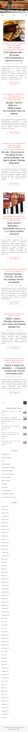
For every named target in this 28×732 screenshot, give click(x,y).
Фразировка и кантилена (17, 49)
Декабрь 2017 (5, 704)
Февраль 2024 (5, 542)
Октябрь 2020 (5, 612)
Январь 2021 (4, 602)
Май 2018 (3, 687)
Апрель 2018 (4, 691)
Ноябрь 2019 (4, 645)
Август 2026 (4, 506)
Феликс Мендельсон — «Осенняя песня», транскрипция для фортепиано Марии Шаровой (14, 157)
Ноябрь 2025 (4, 509)
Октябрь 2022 (5, 588)
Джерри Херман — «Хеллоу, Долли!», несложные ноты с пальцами (14, 277)
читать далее (14, 83)
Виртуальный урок (9, 94)
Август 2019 (4, 651)
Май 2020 (3, 628)
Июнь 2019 (4, 658)
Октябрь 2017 (5, 711)
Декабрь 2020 (5, 605)
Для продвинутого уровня (12, 216)
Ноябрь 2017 (4, 707)
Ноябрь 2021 (4, 595)
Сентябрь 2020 (5, 615)
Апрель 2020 (4, 631)
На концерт (17, 218)
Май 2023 (3, 569)
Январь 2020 (4, 638)
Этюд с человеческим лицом (8, 497)
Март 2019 (4, 664)
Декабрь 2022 (5, 585)
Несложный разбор (14, 98)
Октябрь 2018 (5, 674)
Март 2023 (4, 575)
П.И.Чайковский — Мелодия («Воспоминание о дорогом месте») (14, 56)
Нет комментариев (18, 63)
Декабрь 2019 (5, 641)
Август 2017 (4, 717)
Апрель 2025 (4, 519)
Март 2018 (4, 694)
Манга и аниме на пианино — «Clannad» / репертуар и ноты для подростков (14, 369)
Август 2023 (4, 559)
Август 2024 (4, 532)
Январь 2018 (4, 701)
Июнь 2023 (4, 565)
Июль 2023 (4, 562)
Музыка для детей (6, 477)
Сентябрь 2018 (5, 678)
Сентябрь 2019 (5, 648)
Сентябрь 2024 (5, 529)
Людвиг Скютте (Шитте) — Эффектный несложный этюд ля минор (14, 108)
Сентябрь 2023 (5, 555)
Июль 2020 (4, 621)
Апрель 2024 (4, 536)
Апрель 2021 (4, 598)
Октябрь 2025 (5, 512)
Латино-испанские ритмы (8, 474)
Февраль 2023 (5, 579)
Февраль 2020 (5, 635)
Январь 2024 (4, 546)
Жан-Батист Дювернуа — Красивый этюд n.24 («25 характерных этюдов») (14, 228)
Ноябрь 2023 (4, 549)
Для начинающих (11, 269)
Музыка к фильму (16, 362)
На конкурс (4, 484)
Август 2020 (4, 618)
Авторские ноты (7, 43)
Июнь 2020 (4, 625)
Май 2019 (3, 661)
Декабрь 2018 (5, 668)
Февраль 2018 (5, 697)
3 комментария (18, 285)
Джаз (3, 269)
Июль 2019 (4, 654)
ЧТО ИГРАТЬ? (14, 5)
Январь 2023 (4, 582)
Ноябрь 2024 (4, 526)
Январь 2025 (4, 522)
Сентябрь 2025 (5, 516)
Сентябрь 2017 (5, 714)
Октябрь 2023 (5, 552)
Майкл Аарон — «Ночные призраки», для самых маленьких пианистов (14, 322)
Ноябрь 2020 (4, 608)
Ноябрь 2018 (4, 671)
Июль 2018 (4, 684)
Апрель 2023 (4, 572)
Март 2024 (4, 539)
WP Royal (17, 729)
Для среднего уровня (7, 470)
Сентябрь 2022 (5, 592)
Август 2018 (4, 681)
